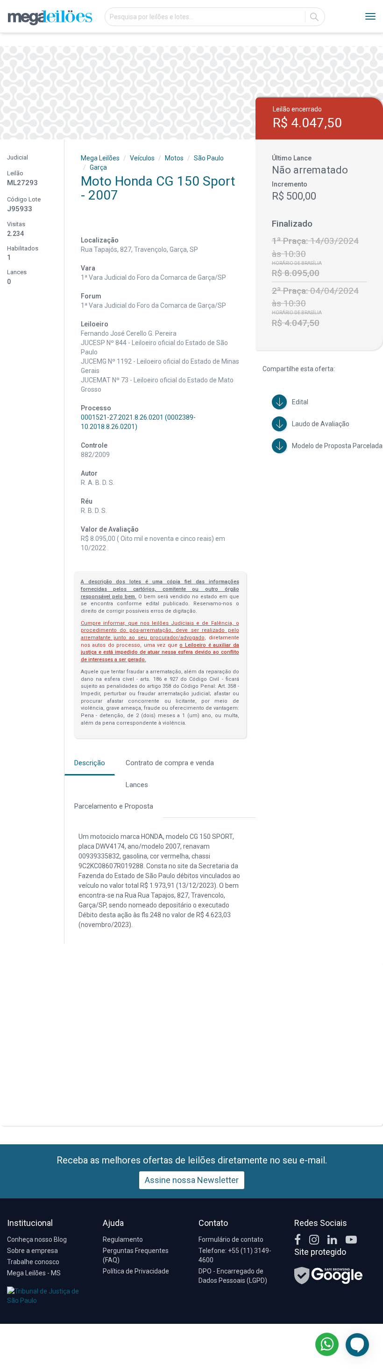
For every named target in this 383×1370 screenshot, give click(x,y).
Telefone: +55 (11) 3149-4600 (235, 1255)
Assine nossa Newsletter (192, 1180)
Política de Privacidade (136, 1271)
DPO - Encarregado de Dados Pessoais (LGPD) (233, 1275)
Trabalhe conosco (33, 1262)
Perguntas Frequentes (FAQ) (136, 1255)
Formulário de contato (231, 1239)
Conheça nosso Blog (37, 1239)
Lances (137, 785)
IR (314, 17)
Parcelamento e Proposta (113, 806)
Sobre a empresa (32, 1250)
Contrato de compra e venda (170, 763)
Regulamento (123, 1239)
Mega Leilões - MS (34, 1273)
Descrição (89, 763)
